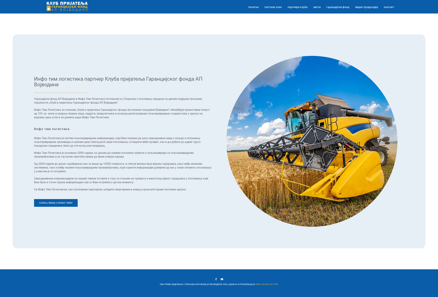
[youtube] (222, 279)
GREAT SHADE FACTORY (267, 284)
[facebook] (216, 279)
